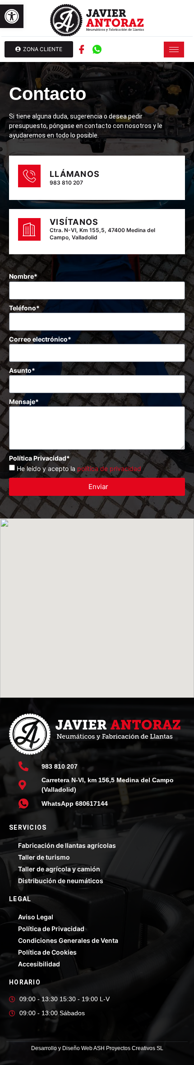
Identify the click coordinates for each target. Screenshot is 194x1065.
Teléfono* (24, 308)
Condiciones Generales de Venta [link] (68, 940)
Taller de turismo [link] (44, 857)
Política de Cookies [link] (47, 952)
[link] (11, 16)
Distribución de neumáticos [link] (60, 880)
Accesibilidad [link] (39, 964)
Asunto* (22, 370)
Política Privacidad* (39, 458)
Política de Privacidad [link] (51, 928)
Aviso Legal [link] (35, 917)
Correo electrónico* (40, 339)
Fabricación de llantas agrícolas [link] (67, 845)
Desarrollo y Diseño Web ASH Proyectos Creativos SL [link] (97, 1048)
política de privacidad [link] (109, 468)
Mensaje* (24, 401)
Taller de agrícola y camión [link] (59, 869)
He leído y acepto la (79, 468)
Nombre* (23, 276)
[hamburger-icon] (174, 49)
